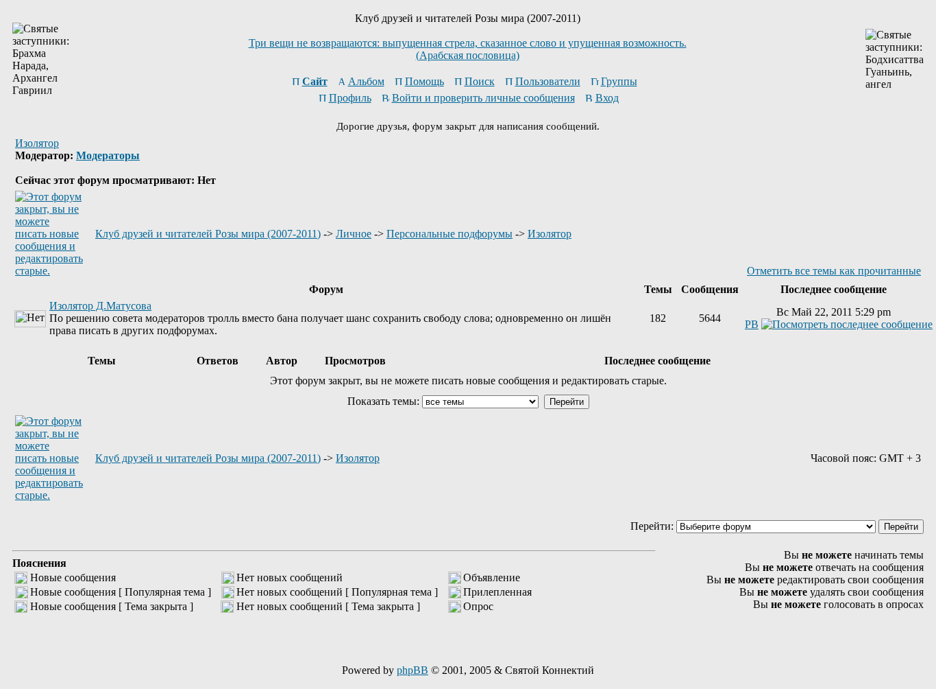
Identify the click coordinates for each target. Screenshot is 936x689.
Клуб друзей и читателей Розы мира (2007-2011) (208, 234)
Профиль (350, 98)
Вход (607, 98)
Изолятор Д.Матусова (100, 306)
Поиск (480, 81)
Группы (619, 81)
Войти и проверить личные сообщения (483, 98)
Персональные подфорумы (449, 234)
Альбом (366, 81)
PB (752, 324)
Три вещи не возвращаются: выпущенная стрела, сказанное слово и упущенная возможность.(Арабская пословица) (468, 49)
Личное (353, 234)
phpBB (412, 670)
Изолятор (37, 143)
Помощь (424, 81)
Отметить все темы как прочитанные (834, 271)
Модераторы (108, 155)
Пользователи (547, 81)
